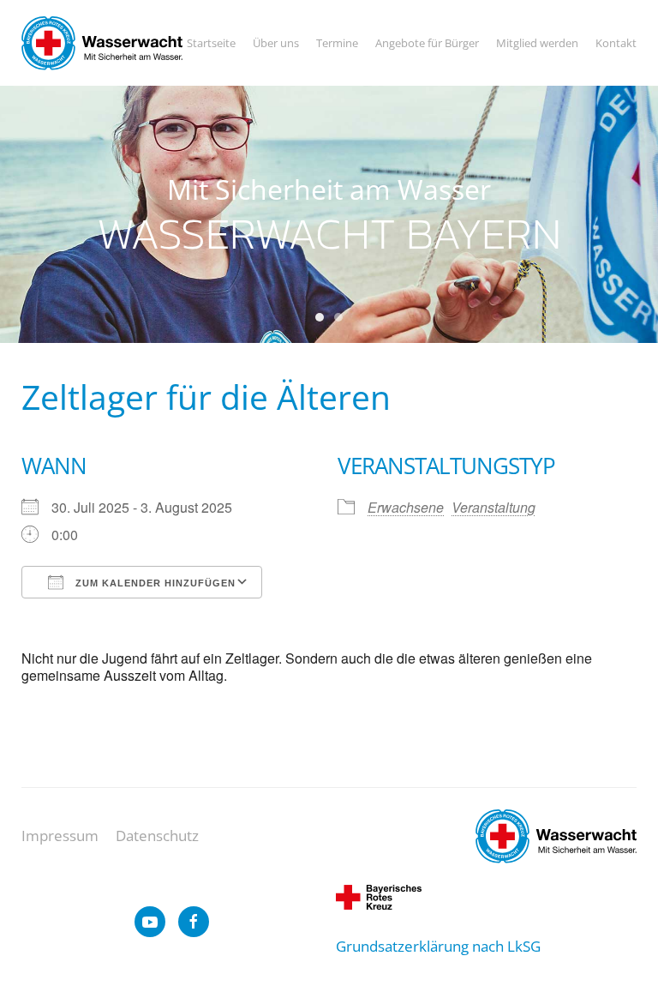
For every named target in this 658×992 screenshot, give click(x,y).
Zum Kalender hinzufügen (154, 583)
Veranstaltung (493, 507)
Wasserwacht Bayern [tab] (319, 317)
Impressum (60, 835)
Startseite (211, 43)
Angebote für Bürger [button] (427, 43)
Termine (337, 43)
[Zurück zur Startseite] (101, 43)
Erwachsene (406, 507)
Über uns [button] (276, 43)
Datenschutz (157, 835)
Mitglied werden (537, 43)
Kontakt (616, 43)
